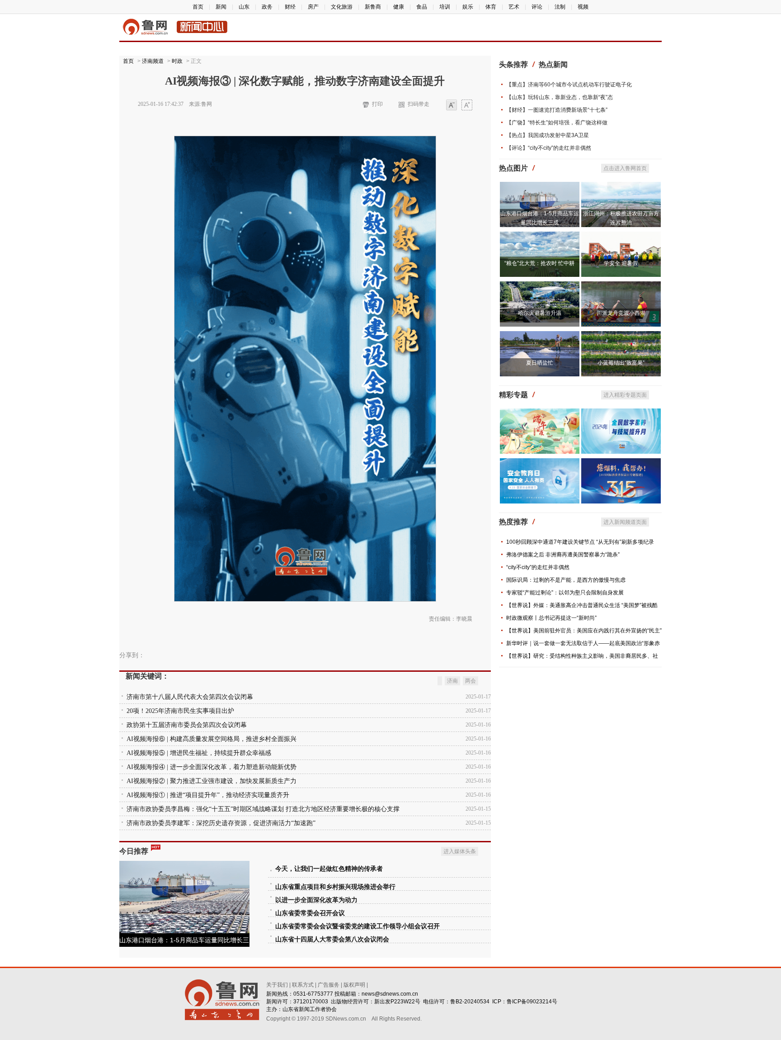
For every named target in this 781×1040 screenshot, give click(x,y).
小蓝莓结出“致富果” (621, 363)
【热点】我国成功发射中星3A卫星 (547, 135)
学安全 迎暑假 (621, 263)
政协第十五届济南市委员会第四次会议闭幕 (187, 725)
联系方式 (303, 985)
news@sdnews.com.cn (390, 994)
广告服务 (328, 985)
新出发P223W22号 (397, 1001)
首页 (198, 7)
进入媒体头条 (459, 851)
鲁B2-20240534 (469, 1001)
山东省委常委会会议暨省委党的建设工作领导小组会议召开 (357, 926)
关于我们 (277, 985)
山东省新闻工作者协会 (309, 1009)
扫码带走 (418, 104)
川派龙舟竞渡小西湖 (621, 313)
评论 (537, 7)
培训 (444, 7)
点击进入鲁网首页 (625, 168)
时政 (177, 61)
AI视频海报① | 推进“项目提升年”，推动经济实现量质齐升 (208, 795)
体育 (490, 7)
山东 (244, 7)
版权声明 (354, 985)
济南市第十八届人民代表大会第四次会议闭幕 (190, 696)
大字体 (466, 105)
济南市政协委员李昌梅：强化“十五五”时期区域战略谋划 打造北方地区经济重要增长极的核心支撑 (263, 809)
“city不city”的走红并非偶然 (537, 567)
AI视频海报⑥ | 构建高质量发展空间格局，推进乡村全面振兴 (211, 739)
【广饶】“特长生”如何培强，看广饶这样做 (556, 122)
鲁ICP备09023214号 (532, 1001)
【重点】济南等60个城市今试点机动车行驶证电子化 (569, 84)
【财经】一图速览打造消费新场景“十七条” (556, 110)
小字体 (451, 105)
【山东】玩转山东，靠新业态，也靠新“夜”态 (559, 97)
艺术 (513, 7)
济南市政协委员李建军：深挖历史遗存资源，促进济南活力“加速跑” (221, 823)
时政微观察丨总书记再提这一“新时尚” (551, 618)
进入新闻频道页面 (625, 522)
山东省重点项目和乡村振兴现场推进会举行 (335, 886)
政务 (267, 7)
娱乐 (467, 7)
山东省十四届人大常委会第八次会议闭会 (332, 939)
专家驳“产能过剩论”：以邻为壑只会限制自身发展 (565, 592)
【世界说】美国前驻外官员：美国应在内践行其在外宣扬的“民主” (584, 630)
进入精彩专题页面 (625, 395)
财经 (290, 7)
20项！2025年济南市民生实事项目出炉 (180, 711)
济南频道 (153, 61)
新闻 (221, 7)
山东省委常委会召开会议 (310, 913)
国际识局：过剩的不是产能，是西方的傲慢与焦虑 (566, 580)
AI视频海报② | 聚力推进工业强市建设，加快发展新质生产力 (211, 781)
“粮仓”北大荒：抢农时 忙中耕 (539, 263)
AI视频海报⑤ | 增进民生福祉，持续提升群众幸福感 (199, 753)
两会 (470, 681)
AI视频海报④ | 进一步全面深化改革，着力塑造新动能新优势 (211, 767)
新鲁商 (373, 7)
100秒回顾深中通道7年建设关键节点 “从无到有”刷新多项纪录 (580, 542)
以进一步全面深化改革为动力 (316, 900)
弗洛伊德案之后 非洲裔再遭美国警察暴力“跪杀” (563, 554)
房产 (313, 7)
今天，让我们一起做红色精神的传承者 (329, 868)
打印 (377, 104)
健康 (398, 7)
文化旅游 (342, 7)
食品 (421, 7)
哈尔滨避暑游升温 (539, 313)
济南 (452, 681)
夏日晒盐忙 (539, 363)
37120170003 (310, 1001)
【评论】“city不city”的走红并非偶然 (548, 148)
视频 (583, 7)
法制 (560, 7)
